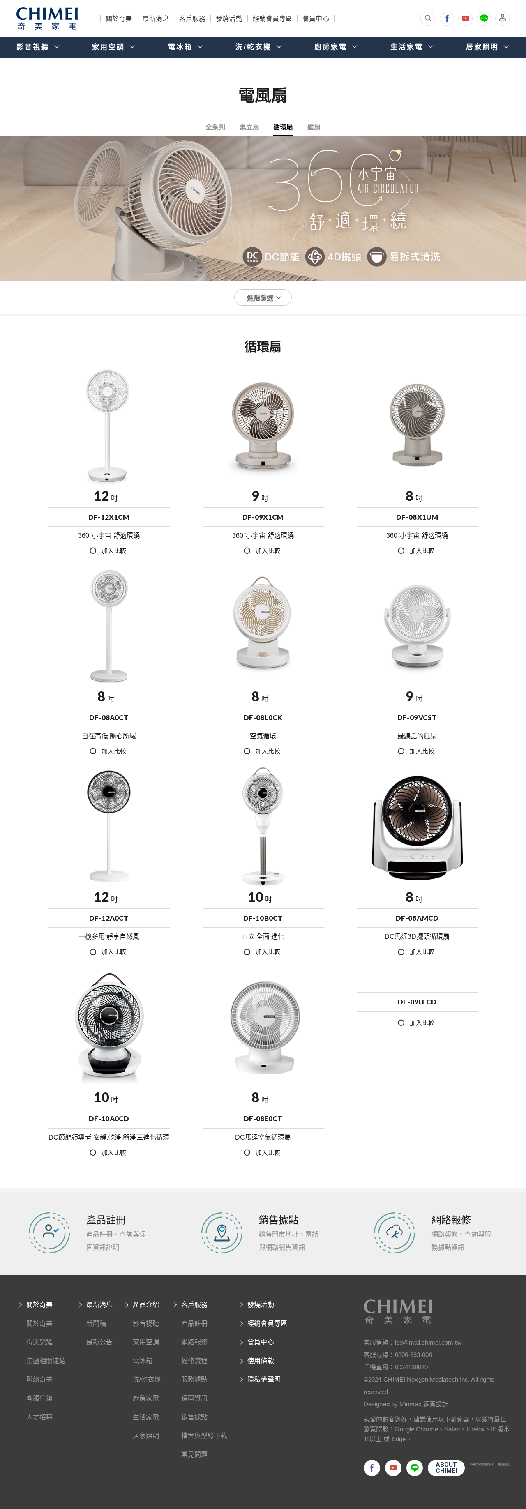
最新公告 (99, 1342)
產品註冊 (194, 1323)
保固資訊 (194, 1398)
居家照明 (146, 1435)
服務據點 (194, 1379)
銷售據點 (194, 1417)
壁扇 (314, 127)
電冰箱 (142, 1360)
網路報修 (194, 1342)
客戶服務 (192, 18)
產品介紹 (146, 1304)
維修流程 (194, 1360)
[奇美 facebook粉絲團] (447, 19)
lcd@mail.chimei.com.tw (428, 1342)
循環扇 (283, 127)
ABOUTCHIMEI (446, 1467)
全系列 (215, 127)
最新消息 (155, 18)
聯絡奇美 (39, 1379)
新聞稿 (96, 1323)
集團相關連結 (46, 1360)
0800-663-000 (413, 1354)
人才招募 (39, 1417)
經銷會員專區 (273, 18)
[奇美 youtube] (465, 19)
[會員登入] (502, 19)
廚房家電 (146, 1398)
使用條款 (260, 1360)
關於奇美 (119, 18)
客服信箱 (39, 1398)
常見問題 (194, 1454)
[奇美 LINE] (484, 19)
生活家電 (146, 1417)
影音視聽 (146, 1323)
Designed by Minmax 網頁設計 (406, 1404)
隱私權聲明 (264, 1379)
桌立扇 (249, 127)
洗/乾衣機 (147, 1379)
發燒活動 (229, 18)
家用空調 (146, 1342)
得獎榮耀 (39, 1342)
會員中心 (315, 18)
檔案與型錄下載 (204, 1435)
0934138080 (411, 1367)
